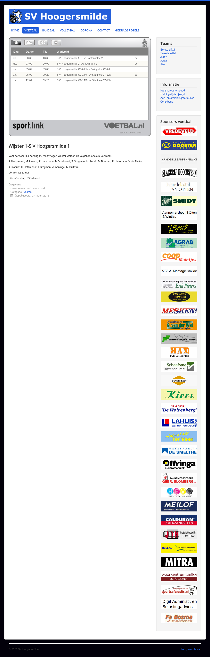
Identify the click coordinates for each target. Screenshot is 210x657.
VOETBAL (30, 30)
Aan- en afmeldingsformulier (177, 98)
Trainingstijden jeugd (172, 94)
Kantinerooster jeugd (172, 90)
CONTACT (103, 30)
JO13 (163, 60)
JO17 (163, 57)
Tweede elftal (168, 53)
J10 (162, 64)
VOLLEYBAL (67, 30)
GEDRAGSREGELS (127, 30)
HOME (15, 30)
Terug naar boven (191, 649)
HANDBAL (48, 30)
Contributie (166, 101)
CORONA (86, 30)
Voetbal (27, 192)
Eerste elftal (167, 49)
